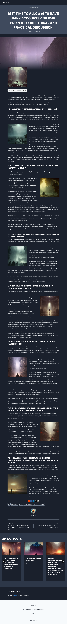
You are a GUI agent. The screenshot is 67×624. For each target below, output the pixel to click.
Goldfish (28, 563)
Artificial (33, 10)
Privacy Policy (33, 613)
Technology (41, 504)
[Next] (63, 561)
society (35, 504)
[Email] (38, 501)
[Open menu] (64, 3)
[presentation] (11, 548)
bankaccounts (14, 504)
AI (8, 504)
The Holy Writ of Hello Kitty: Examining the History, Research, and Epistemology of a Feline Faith (19, 526)
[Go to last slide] (4, 561)
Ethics (20, 504)
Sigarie (30, 31)
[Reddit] (29, 501)
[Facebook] (31, 501)
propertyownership (28, 504)
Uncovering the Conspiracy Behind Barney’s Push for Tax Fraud (48, 525)
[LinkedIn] (33, 501)
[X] (36, 501)
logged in (16, 595)
